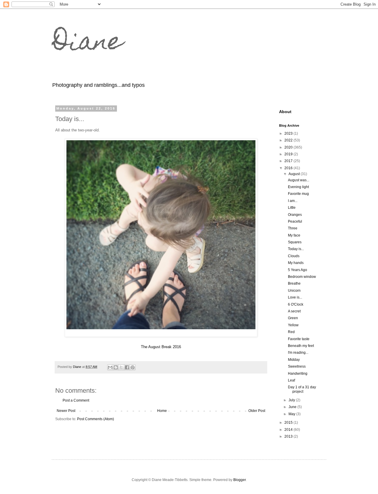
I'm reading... (298, 352)
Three (292, 228)
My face (294, 235)
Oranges (295, 215)
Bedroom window (302, 277)
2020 (289, 147)
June (293, 407)
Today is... (296, 249)
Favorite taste (298, 339)
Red (291, 332)
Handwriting (297, 373)
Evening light (298, 187)
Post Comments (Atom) (95, 419)
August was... (298, 180)
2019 (289, 154)
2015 (289, 422)
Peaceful (295, 221)
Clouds (293, 256)
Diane (87, 43)
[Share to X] (121, 367)
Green (293, 318)
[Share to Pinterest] (133, 367)
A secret (294, 311)
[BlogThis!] (116, 367)
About (285, 111)
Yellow (293, 325)
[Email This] (110, 367)
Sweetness (297, 366)
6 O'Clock (295, 304)
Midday (294, 360)
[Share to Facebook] (127, 367)
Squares (295, 242)
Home (162, 411)
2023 (289, 133)
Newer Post (66, 411)
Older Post (256, 411)
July (292, 400)
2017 (289, 161)
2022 (289, 140)
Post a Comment (76, 400)
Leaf (291, 380)
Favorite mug (298, 194)
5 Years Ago (297, 270)
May (292, 414)
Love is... (295, 297)
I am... (292, 201)
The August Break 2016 (161, 347)
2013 (289, 436)
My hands (296, 263)
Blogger (239, 480)
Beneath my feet (301, 346)
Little (292, 208)
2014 (289, 430)
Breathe (294, 283)
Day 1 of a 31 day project (302, 389)
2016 (289, 168)
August (295, 174)
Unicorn (294, 290)
